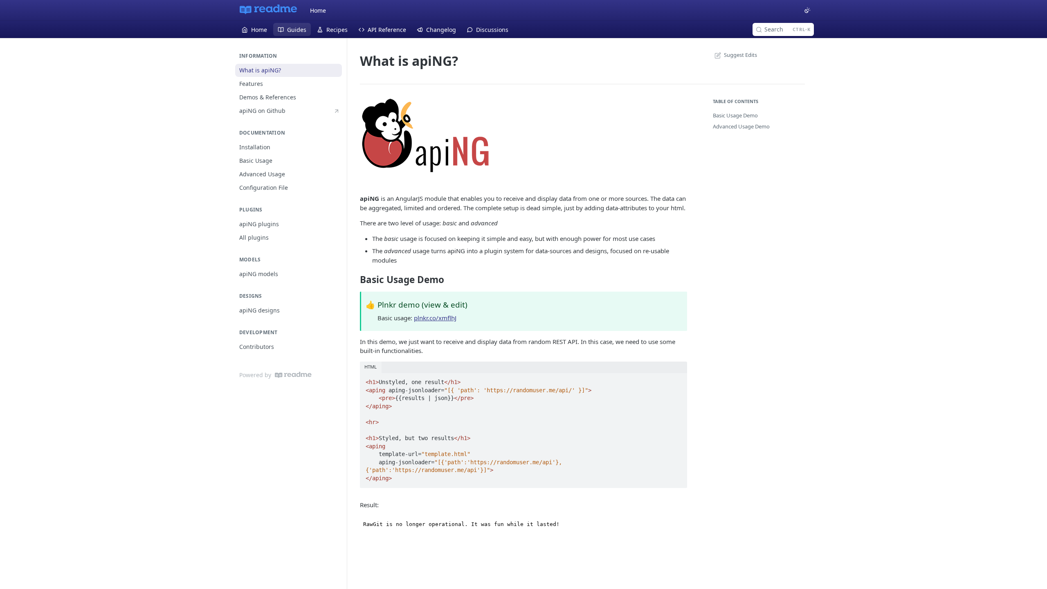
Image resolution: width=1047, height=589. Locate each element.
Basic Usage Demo (735, 115)
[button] (523, 135)
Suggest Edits (740, 54)
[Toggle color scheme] (807, 10)
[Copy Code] (677, 379)
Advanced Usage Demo (741, 126)
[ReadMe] (293, 375)
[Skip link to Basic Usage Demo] (354, 279)
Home (318, 10)
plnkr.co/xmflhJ (435, 318)
